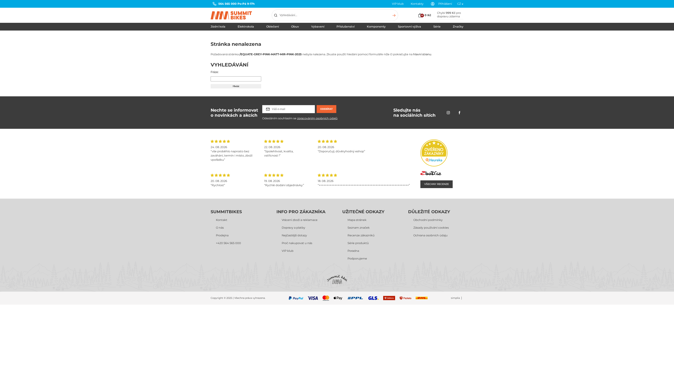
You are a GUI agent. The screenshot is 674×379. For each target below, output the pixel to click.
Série (437, 26)
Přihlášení (445, 3)
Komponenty (376, 26)
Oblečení (272, 26)
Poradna (353, 250)
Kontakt (221, 220)
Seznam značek (359, 227)
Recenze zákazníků (361, 235)
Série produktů (358, 243)
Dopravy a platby (293, 227)
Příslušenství (345, 26)
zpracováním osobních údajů (317, 118)
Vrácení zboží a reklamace (300, 220)
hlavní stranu (422, 54)
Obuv (295, 26)
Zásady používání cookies (431, 227)
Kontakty (417, 3)
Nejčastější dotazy (294, 235)
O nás (220, 227)
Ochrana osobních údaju (430, 235)
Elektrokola (246, 26)
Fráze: (215, 72)
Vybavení (317, 26)
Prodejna (222, 235)
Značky (458, 26)
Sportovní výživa (409, 26)
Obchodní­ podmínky (428, 220)
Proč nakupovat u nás (297, 243)
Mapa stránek (357, 220)
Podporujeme (357, 258)
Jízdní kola (218, 26)
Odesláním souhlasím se (300, 118)
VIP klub (398, 3)
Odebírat (326, 109)
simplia (455, 298)
